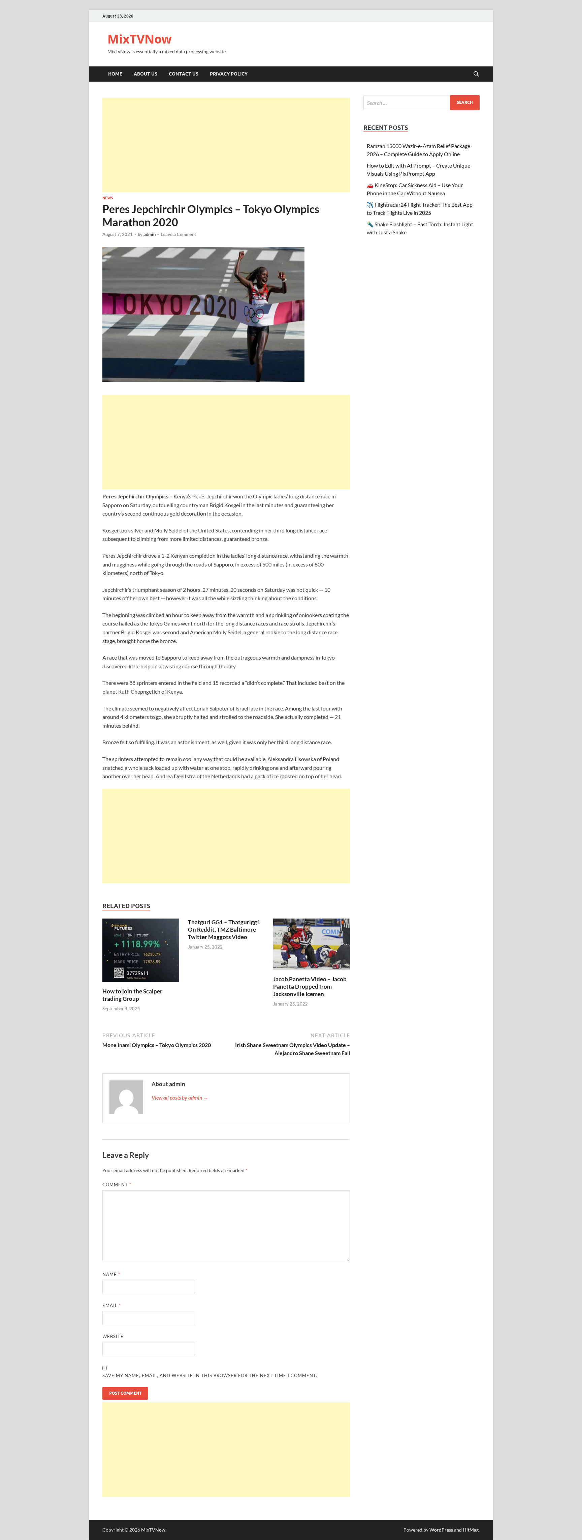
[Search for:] (421, 102)
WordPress (441, 1530)
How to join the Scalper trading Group (132, 995)
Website (113, 1336)
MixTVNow (139, 39)
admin (149, 234)
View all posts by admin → (180, 1097)
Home (115, 74)
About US (145, 74)
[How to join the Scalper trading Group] (140, 952)
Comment (116, 1184)
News (107, 198)
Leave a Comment (178, 234)
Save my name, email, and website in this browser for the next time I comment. (209, 1375)
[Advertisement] (226, 145)
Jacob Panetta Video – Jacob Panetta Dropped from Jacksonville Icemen (310, 986)
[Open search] (476, 74)
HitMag (471, 1530)
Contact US (183, 74)
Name (111, 1274)
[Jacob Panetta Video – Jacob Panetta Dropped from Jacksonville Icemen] (311, 946)
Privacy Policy (229, 74)
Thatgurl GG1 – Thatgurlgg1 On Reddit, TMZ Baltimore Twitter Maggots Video (224, 929)
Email (111, 1305)
